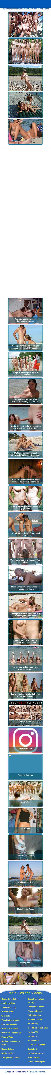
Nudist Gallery (7, 1053)
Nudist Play (33, 1024)
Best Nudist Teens (36, 1007)
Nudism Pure (7, 1012)
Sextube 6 (32, 1049)
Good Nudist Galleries (38, 1028)
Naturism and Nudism (11, 1033)
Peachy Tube (7, 1037)
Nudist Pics (33, 1036)
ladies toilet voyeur (36, 1062)
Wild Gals (5, 1016)
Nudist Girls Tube (9, 999)
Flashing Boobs (35, 1011)
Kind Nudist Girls (9, 1024)
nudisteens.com (18, 1072)
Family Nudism (8, 1003)
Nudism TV (33, 1032)
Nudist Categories (36, 1053)
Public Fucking (34, 1015)
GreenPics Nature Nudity (36, 1001)
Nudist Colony (7, 1049)
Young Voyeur (34, 1057)
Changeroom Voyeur (10, 1057)
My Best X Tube (35, 1019)
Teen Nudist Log (8, 1007)
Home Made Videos (36, 1045)
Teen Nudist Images (10, 1020)
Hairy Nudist (33, 1040)
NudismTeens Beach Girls (10, 1043)
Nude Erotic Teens (9, 1029)
